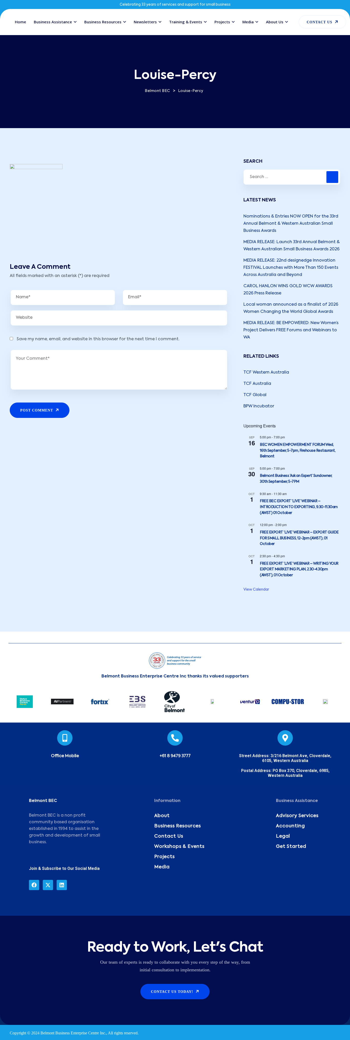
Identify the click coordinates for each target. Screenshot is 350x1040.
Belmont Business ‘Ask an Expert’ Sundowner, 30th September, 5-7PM (296, 478)
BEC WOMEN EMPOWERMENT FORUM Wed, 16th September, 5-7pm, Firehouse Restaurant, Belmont (297, 450)
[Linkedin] (62, 885)
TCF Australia (257, 384)
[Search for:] (291, 177)
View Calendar (256, 589)
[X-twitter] (48, 885)
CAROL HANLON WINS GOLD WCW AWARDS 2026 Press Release (288, 289)
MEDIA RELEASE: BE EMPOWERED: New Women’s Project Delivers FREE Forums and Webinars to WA (290, 330)
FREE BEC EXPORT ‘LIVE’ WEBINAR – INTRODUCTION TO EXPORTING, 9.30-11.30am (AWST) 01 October (299, 506)
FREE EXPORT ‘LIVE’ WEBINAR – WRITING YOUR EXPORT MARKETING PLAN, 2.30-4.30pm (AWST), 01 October (299, 569)
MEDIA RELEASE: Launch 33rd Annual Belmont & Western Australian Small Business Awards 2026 (291, 245)
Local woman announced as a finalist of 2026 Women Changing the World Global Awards (290, 308)
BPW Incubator (258, 406)
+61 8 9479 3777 (175, 756)
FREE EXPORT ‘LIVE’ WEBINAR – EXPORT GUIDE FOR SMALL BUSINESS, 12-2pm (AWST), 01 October (299, 538)
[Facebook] (34, 885)
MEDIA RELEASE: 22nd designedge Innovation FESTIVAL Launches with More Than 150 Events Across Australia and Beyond (290, 268)
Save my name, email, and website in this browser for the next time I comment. (98, 339)
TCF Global (254, 395)
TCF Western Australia (266, 372)
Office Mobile (65, 756)
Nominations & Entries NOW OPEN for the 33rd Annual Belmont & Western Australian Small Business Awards (290, 223)
